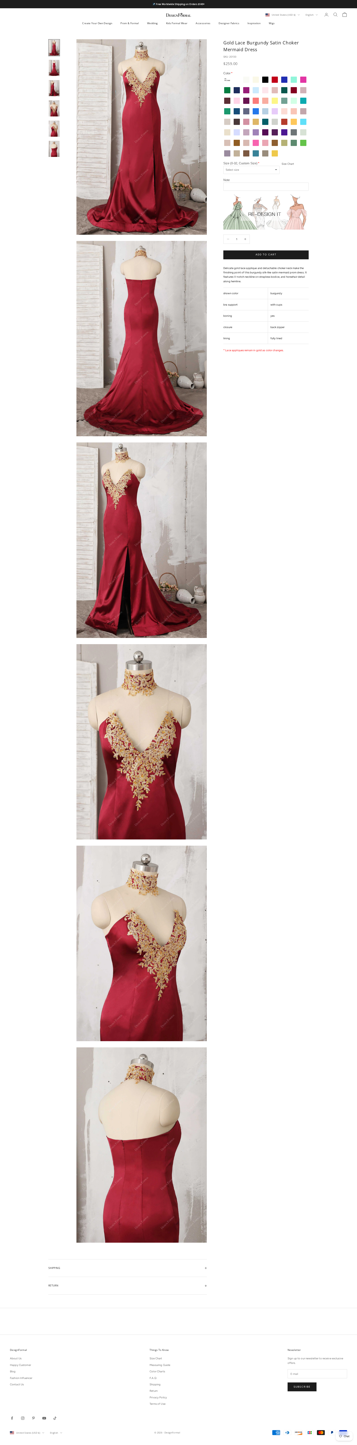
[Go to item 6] (54, 148)
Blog (13, 1371)
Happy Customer (20, 1365)
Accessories (203, 23)
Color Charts (157, 1371)
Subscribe (302, 1386)
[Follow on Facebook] (12, 1418)
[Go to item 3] (54, 88)
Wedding (152, 23)
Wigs (272, 23)
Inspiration (254, 23)
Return (154, 1390)
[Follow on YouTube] (44, 1418)
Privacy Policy (158, 1397)
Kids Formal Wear (177, 23)
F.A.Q (153, 1378)
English (310, 14)
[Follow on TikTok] (55, 1418)
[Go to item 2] (54, 67)
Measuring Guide (160, 1365)
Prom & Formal (129, 23)
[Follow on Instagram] (23, 1418)
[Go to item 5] (54, 128)
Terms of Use (157, 1403)
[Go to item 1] (54, 47)
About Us (15, 1358)
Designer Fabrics (229, 23)
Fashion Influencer (21, 1378)
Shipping (155, 1384)
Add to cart (266, 254)
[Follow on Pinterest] (33, 1418)
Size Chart (288, 163)
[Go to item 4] (54, 108)
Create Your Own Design (97, 23)
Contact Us (17, 1384)
